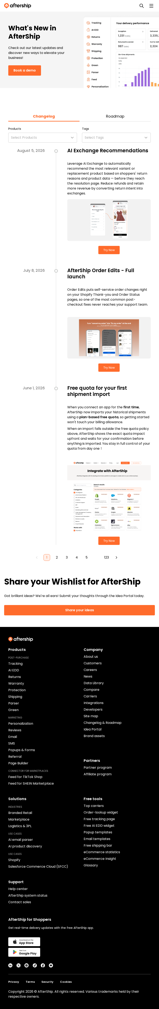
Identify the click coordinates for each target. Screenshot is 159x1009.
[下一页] (116, 557)
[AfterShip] (18, 5)
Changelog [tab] (44, 116)
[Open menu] (151, 5)
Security (47, 982)
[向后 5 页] (96, 557)
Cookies (66, 982)
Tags (85, 129)
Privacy (13, 982)
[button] (42, 138)
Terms (30, 982)
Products (14, 129)
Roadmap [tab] (115, 116)
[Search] (142, 6)
